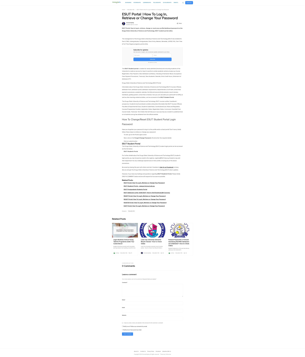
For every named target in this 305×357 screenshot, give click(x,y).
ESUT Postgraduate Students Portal (135, 189)
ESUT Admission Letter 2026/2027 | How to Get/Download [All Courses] (147, 193)
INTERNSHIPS (137, 2)
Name (123, 299)
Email (123, 307)
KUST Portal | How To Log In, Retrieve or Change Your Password (144, 206)
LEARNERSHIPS (147, 2)
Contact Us (143, 351)
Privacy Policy (150, 351)
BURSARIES (128, 2)
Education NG (130, 9)
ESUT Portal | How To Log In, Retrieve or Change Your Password (144, 183)
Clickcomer (168, 354)
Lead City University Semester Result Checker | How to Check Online (151, 241)
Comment (124, 282)
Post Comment (127, 334)
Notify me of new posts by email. (132, 330)
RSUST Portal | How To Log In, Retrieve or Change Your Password (145, 196)
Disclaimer (158, 351)
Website (124, 315)
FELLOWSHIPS (157, 2)
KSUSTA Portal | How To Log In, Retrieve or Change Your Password (145, 202)
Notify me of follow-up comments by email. (135, 326)
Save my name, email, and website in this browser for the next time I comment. (143, 322)
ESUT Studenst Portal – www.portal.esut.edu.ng (139, 186)
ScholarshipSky (130, 22)
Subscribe (189, 2)
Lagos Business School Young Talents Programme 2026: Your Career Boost (123, 241)
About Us (136, 351)
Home (123, 9)
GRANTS (176, 2)
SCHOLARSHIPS (167, 2)
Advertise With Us (166, 351)
